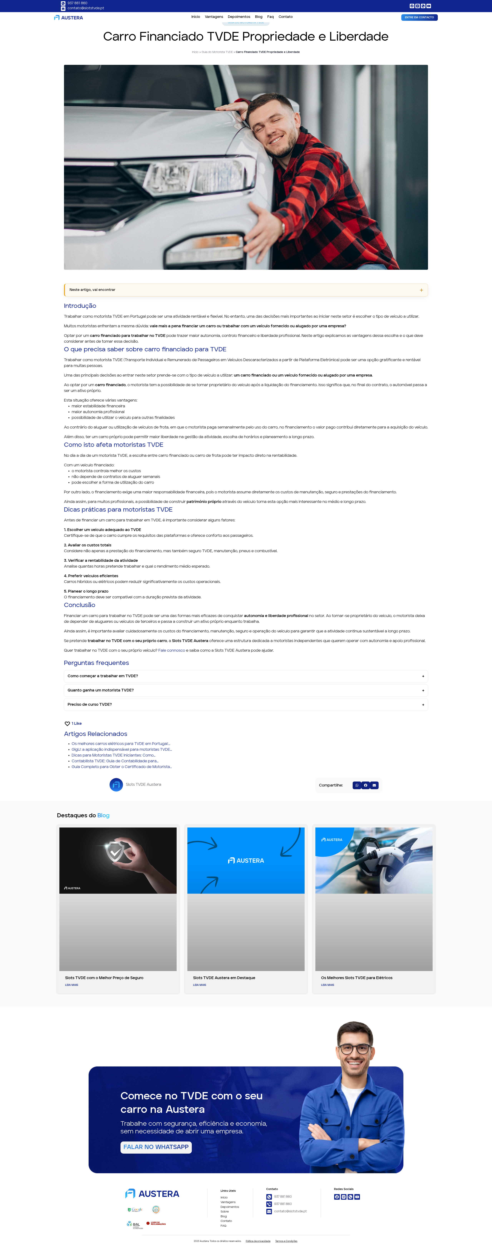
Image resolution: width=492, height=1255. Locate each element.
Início (195, 17)
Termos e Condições (286, 1241)
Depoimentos (239, 17)
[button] (357, 785)
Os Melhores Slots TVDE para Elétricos (356, 978)
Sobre (225, 1211)
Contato (286, 17)
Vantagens (214, 17)
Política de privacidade (258, 1241)
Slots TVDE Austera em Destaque (224, 978)
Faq (270, 17)
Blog (259, 17)
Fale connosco (171, 651)
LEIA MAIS (71, 985)
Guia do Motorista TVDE (217, 52)
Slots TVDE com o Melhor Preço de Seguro (104, 978)
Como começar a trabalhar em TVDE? (103, 676)
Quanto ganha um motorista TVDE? (101, 690)
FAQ (223, 1226)
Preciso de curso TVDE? (90, 705)
